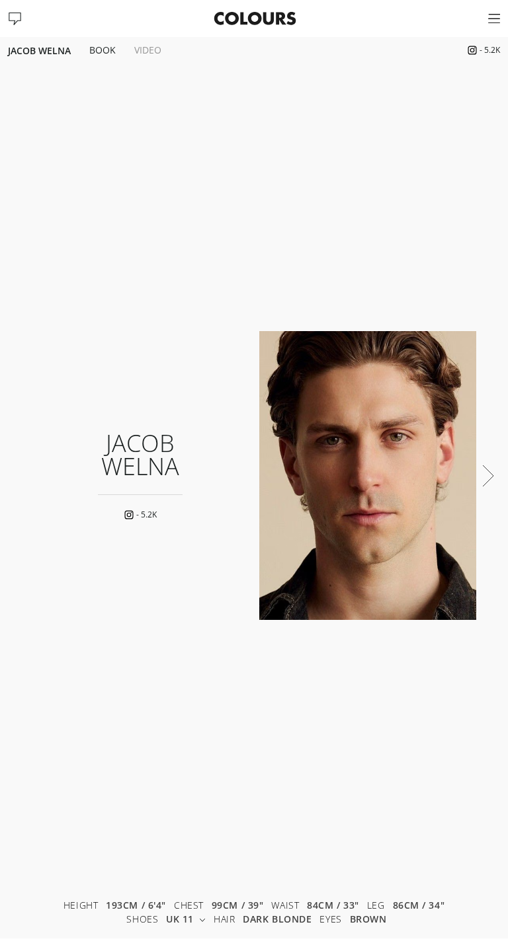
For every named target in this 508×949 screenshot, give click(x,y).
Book (102, 50)
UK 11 (180, 919)
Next (488, 476)
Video (147, 50)
